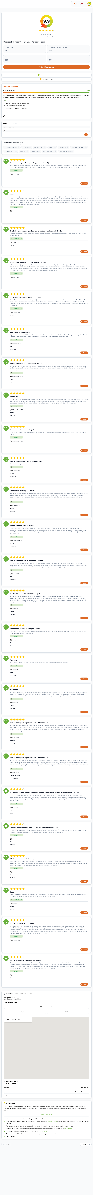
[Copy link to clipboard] (74, 4)
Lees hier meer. (44, 1131)
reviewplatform (52, 1121)
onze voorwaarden (51, 1119)
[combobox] (46, 127)
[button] (46, 1136)
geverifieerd (68, 1128)
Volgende (85, 1144)
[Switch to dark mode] (77, 4)
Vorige (7, 1144)
